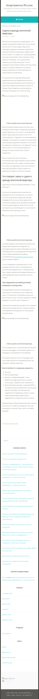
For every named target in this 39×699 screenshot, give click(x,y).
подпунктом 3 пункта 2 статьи (23, 257)
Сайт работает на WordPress (18, 693)
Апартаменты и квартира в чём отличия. (15, 556)
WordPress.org (7, 663)
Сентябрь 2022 (7, 593)
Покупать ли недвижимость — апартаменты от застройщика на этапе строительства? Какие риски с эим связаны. (18, 466)
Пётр (4, 577)
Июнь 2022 (5, 599)
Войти (4, 647)
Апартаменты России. (19, 5)
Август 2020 (6, 604)
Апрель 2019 (6, 615)
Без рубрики (6, 633)
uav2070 (12, 36)
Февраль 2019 (7, 620)
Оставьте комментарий (10, 424)
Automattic (27, 695)
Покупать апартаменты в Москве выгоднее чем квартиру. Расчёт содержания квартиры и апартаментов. (18, 516)
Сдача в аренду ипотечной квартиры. (14, 454)
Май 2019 (5, 609)
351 (3, 259)
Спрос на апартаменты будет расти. (14, 459)
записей (6, 652)
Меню (20, 19)
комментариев (8, 657)
